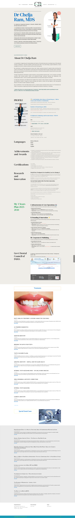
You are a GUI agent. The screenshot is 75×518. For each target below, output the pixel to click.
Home (20, 4)
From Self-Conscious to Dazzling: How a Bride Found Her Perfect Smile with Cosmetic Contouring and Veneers (34, 447)
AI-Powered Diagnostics (21, 327)
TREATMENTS (31, 4)
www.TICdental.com (43, 223)
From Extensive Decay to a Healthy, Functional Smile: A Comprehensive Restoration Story (35, 429)
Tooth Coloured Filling (21, 353)
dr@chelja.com (49, 506)
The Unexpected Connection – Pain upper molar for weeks (28, 474)
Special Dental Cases (51, 4)
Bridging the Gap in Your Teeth (23, 344)
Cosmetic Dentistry (19, 396)
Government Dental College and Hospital (36, 110)
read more (16, 323)
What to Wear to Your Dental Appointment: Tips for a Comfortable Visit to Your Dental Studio (37, 456)
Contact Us (45, 4)
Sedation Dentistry (19, 335)
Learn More (17, 46)
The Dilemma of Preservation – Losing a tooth (25, 482)
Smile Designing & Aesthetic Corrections (26, 379)
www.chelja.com (47, 246)
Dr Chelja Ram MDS (25, 4)
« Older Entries (16, 405)
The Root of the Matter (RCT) (21, 491)
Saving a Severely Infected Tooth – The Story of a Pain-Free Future (30, 438)
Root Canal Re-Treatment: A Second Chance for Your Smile (31, 318)
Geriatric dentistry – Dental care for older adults (29, 362)
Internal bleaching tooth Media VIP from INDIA (25, 465)
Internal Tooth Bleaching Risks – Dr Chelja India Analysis (31, 370)
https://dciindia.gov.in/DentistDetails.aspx (51, 256)
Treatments (15, 328)
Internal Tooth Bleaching (22, 388)
